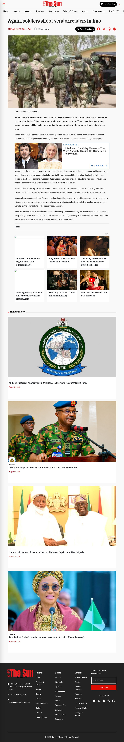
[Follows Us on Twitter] (103, 29)
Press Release (81, 677)
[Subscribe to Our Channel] (104, 700)
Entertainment (99, 11)
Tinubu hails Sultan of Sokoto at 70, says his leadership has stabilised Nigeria (46, 552)
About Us (78, 699)
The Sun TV (114, 11)
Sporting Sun (60, 705)
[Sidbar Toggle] (4, 4)
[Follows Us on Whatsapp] (109, 29)
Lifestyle (59, 682)
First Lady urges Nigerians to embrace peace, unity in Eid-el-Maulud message (47, 637)
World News (60, 714)
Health (58, 677)
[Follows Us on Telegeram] (114, 29)
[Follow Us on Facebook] (94, 700)
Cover (38, 677)
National (16, 11)
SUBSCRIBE (104, 687)
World (57, 701)
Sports (38, 694)
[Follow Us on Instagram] (113, 700)
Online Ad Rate (81, 703)
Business (40, 11)
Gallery (38, 708)
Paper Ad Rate (81, 708)
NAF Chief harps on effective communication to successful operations (43, 468)
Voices (58, 696)
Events (58, 673)
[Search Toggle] (119, 3)
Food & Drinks (42, 703)
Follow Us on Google (110, 4)
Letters (39, 712)
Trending (78, 694)
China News (54, 11)
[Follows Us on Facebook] (98, 29)
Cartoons (78, 673)
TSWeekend (60, 691)
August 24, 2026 (14, 387)
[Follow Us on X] (99, 700)
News (38, 699)
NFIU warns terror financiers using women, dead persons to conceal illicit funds (48, 383)
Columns (28, 11)
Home (5, 11)
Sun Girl (78, 682)
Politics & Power (70, 11)
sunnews (45, 29)
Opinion (84, 11)
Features (59, 719)
